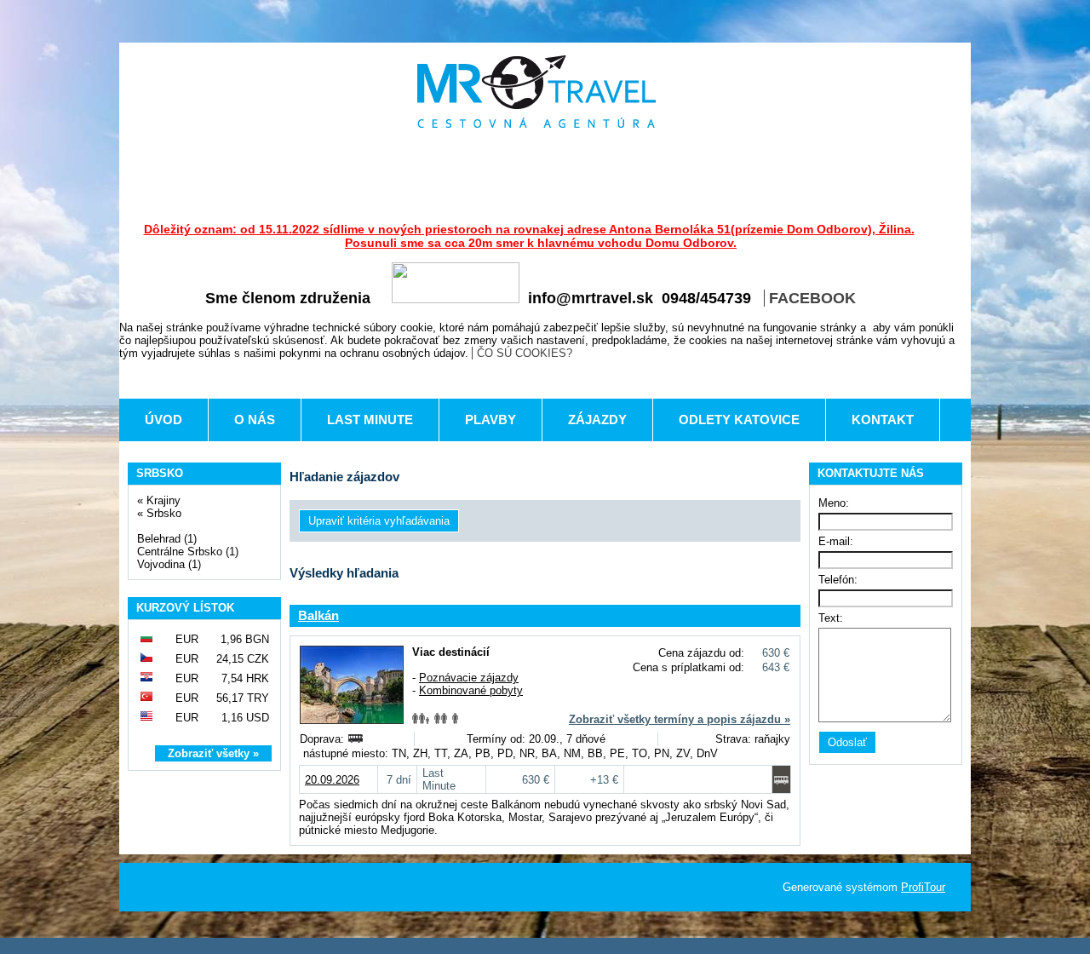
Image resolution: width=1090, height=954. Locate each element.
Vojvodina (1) (169, 564)
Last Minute (370, 419)
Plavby (490, 419)
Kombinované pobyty (471, 690)
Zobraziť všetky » (213, 753)
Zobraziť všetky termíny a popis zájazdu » (679, 719)
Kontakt (883, 419)
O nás (254, 419)
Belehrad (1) (167, 538)
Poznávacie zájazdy (469, 677)
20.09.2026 (332, 779)
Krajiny (163, 500)
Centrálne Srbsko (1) (187, 551)
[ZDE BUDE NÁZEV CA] (536, 91)
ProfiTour (923, 887)
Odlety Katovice (739, 419)
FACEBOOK (812, 298)
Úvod (163, 419)
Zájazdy (597, 419)
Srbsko (163, 513)
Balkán (318, 615)
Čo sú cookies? (524, 353)
